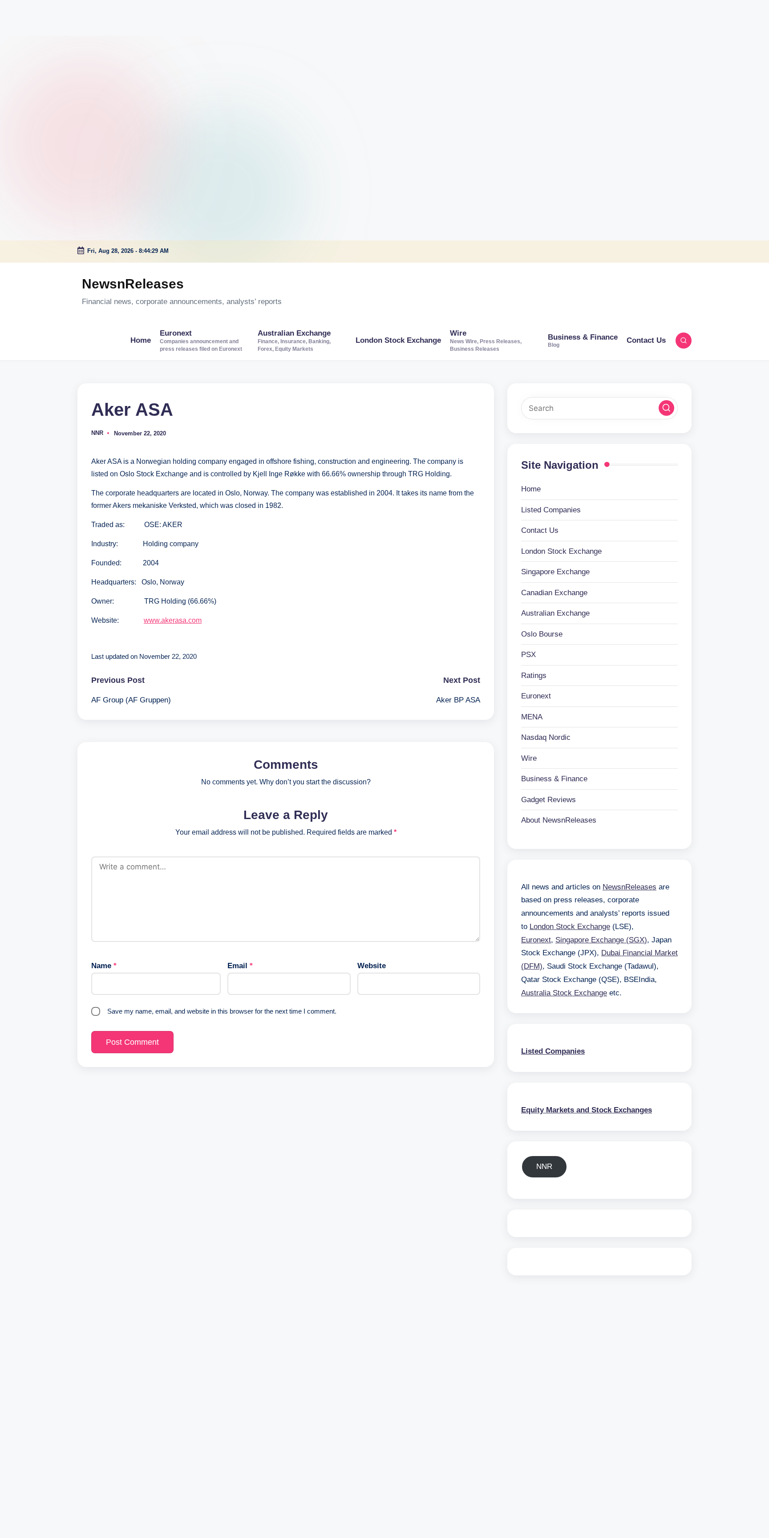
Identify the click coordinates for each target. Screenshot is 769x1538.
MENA (531, 717)
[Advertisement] (55, 55)
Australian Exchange (555, 613)
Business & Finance (554, 779)
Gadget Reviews (548, 799)
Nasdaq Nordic (546, 737)
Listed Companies (551, 510)
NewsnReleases (133, 283)
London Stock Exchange (561, 551)
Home (531, 489)
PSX (528, 654)
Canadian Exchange (554, 592)
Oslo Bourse (542, 634)
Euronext (536, 696)
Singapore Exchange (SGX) (601, 940)
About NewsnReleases (558, 820)
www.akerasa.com (173, 620)
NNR (544, 1166)
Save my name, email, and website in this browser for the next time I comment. (221, 1011)
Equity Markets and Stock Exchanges (586, 1110)
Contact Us (540, 530)
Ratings (533, 675)
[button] (666, 408)
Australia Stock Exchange (564, 993)
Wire (529, 758)
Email (240, 966)
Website (371, 966)
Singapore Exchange (555, 572)
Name (104, 966)
